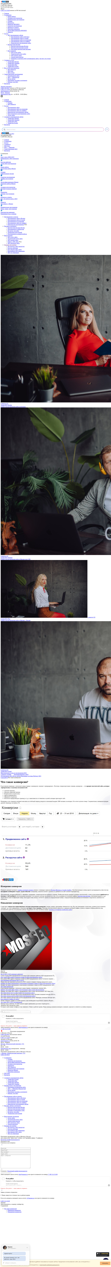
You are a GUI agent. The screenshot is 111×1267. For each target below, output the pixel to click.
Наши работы (12, 16)
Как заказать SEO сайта (15, 1132)
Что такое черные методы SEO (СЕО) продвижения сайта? (18, 996)
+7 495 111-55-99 (5, 1029)
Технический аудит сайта (18, 54)
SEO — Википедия (13, 77)
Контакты (7, 83)
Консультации (12, 51)
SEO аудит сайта (16, 52)
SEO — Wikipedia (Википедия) (17, 1088)
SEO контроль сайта (14, 1122)
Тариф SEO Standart (13, 63)
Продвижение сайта (14, 107)
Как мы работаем (13, 1129)
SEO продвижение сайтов (15, 35)
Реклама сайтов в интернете (12, 1105)
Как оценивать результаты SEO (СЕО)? (12, 980)
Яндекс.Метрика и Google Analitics (61, 890)
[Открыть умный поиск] (107, 129)
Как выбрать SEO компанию (16, 1130)
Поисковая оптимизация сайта (17, 1087)
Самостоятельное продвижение (13, 74)
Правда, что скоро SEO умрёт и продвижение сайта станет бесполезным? (22, 989)
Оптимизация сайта (13, 76)
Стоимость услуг (9, 60)
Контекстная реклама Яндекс (19, 46)
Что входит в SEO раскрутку (16, 1127)
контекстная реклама (84, 896)
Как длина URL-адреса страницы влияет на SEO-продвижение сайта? (21, 977)
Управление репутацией (15, 1113)
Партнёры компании (14, 29)
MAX (2, 92)
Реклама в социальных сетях (16, 1110)
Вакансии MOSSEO (14, 24)
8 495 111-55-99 (5, 10)
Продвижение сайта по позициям (21, 40)
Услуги (6, 33)
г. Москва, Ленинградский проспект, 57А (13, 1053)
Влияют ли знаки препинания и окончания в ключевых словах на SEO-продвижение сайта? (28, 983)
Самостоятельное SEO (10, 149)
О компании (7, 15)
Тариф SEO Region (13, 61)
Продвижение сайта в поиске (13, 1096)
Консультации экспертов (11, 1116)
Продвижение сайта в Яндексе (20, 37)
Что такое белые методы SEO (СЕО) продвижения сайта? (18, 993)
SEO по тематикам (13, 1133)
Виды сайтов (11, 79)
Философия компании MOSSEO (17, 30)
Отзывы (10, 21)
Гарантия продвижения (15, 1061)
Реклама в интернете (10, 226)
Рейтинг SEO (37, 776)
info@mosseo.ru (5, 91)
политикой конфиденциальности (49, 1265)
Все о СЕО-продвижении (11, 68)
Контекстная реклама (14, 44)
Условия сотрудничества (15, 18)
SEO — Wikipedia (9, 147)
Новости (10, 32)
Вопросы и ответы (13, 27)
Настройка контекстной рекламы (21, 49)
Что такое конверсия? (7, 986)
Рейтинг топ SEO (13, 82)
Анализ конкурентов (17, 57)
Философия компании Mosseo (16, 1062)
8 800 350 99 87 (5, 88)
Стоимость (7, 144)
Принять (105, 1263)
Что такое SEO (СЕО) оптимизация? (11, 1002)
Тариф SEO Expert (13, 66)
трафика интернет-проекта (26, 890)
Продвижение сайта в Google (19, 38)
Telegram (7, 92)
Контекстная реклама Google (19, 47)
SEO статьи (11, 72)
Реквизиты (11, 22)
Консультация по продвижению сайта (19, 113)
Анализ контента (13, 1124)
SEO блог (10, 71)
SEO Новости (12, 69)
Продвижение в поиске (11, 217)
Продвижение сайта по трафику (20, 41)
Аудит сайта (11, 115)
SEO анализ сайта (16, 55)
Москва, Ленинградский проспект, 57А (12, 1044)
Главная (6, 13)
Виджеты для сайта (13, 1112)
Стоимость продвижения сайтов (13, 117)
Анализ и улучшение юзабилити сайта (60, 909)
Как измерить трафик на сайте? (10, 999)
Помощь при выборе (10, 245)
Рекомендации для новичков (12, 1085)
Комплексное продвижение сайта (21, 43)
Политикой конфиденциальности (17, 1171)
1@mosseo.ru (30, 1198)
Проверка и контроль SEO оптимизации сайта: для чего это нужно (31, 58)
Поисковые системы (27, 776)
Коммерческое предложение (16, 19)
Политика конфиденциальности (10, 1139)
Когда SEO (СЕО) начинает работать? (12, 974)
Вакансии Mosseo (13, 1070)
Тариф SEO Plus (12, 65)
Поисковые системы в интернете (17, 80)
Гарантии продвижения (15, 26)
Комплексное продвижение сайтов (18, 112)
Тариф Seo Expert (13, 123)
